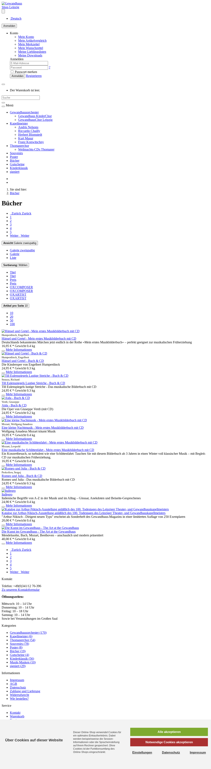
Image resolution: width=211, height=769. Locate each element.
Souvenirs (16, 153)
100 (12, 324)
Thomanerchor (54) (22, 640)
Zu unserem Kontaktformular (21, 589)
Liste (13, 257)
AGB (13, 683)
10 (15, 305)
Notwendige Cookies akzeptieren (169, 742)
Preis (13, 279)
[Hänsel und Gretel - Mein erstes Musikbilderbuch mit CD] (41, 331)
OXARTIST (18, 294)
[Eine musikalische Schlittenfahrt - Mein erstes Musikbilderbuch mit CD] (49, 442)
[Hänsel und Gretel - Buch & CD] (24, 353)
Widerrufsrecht (19, 695)
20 (11, 316)
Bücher (14, 160)
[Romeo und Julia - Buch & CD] (24, 468)
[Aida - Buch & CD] (16, 398)
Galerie (14, 254)
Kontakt (15, 712)
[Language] (3, 11)
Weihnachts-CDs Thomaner (36, 149)
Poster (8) (16, 647)
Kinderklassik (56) (22, 658)
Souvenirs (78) (19, 643)
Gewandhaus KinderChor (35, 116)
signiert (14, 171)
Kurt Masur (25, 138)
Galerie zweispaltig (19, 243)
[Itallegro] (9, 490)
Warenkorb (17, 716)
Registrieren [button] (34, 76)
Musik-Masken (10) (23, 662)
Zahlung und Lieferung (25, 691)
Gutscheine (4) (19, 655)
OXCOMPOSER (21, 287)
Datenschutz (18, 687)
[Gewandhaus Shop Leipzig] (15, 7)
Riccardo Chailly (29, 131)
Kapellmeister (19, 123)
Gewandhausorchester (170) (28, 632)
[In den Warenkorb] (3, 350)
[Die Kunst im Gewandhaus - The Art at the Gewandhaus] (40, 528)
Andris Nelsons (28, 127)
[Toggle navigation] (3, 106)
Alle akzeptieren (169, 732)
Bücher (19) (18, 651)
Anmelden (9, 25)
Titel (13, 272)
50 (11, 320)
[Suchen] (3, 102)
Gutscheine (17, 164)
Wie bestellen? (19, 698)
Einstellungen (142, 752)
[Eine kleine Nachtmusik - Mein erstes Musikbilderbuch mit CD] (44, 420)
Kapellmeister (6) (21, 636)
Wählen (15, 265)
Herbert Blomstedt (30, 134)
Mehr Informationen (19, 349)
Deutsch (15, 18)
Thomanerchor (19, 145)
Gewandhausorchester (24, 112)
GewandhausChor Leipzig (35, 119)
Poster (14, 157)
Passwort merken (25, 72)
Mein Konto (26, 37)
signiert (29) (18, 666)
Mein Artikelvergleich (32, 40)
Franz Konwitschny (31, 142)
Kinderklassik (19, 168)
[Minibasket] (3, 84)
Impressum (17, 680)
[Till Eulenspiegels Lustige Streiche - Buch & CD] (35, 375)
